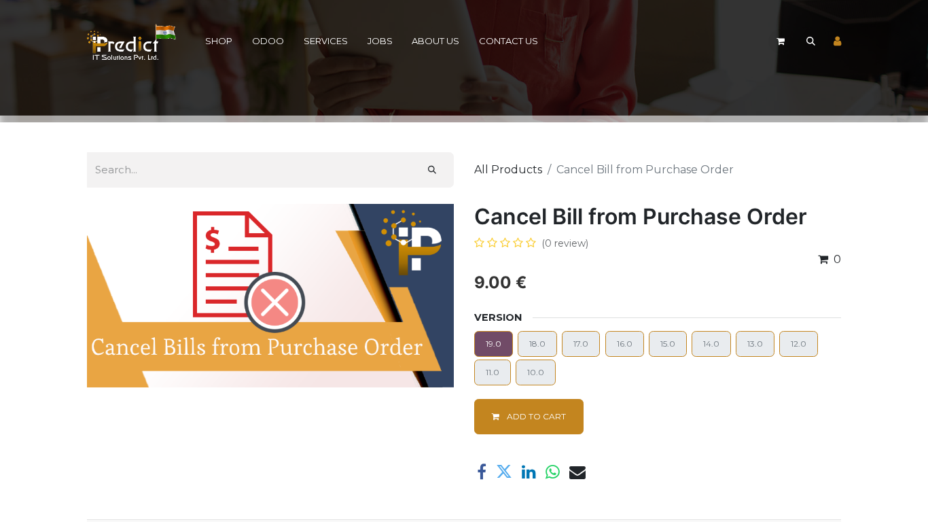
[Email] (577, 472)
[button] (810, 41)
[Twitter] (504, 472)
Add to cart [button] (535, 416)
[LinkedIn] (529, 472)
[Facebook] (481, 472)
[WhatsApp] (553, 472)
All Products (508, 169)
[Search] (432, 170)
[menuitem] (219, 41)
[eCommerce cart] (780, 41)
